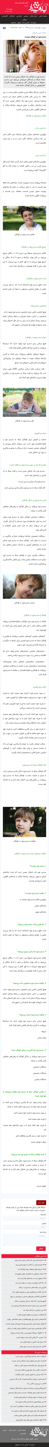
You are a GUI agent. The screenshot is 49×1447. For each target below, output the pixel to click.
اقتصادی (5, 16)
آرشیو (19, 22)
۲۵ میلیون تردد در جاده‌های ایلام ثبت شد (32, 1278)
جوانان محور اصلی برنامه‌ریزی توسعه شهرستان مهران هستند (26, 1324)
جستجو (13, 22)
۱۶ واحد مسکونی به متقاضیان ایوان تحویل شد (30, 1274)
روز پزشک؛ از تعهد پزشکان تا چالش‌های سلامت (30, 1397)
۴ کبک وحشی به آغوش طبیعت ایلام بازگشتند (30, 1374)
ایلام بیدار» (13, 92)
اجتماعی (19, 16)
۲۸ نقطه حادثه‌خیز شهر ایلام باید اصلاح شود (31, 1420)
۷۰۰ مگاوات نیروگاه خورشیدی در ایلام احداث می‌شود (28, 1333)
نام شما (43, 1214)
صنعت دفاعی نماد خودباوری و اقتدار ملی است (30, 1370)
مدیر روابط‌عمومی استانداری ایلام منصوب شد (30, 1402)
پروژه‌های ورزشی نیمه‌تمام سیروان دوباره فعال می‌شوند (28, 1388)
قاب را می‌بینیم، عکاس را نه (36, 1383)
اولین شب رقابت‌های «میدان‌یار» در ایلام (32, 1287)
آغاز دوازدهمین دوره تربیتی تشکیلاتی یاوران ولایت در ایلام (26, 1328)
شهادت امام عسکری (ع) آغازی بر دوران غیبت (30, 1356)
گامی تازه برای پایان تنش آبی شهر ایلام (33, 1346)
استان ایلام (33, 16)
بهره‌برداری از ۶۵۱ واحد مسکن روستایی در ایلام (30, 1301)
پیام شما (43, 1232)
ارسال (41, 1248)
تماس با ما (25, 22)
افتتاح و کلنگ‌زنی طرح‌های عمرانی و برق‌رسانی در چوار (28, 1296)
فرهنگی (12, 16)
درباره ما (33, 22)
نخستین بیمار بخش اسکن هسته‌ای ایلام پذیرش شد (28, 1305)
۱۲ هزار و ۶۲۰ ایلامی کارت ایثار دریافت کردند (31, 1337)
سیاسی (26, 16)
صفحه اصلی (43, 16)
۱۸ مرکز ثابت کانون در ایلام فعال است (33, 1342)
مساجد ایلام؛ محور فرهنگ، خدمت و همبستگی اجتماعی (27, 1393)
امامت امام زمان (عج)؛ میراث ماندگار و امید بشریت (29, 1361)
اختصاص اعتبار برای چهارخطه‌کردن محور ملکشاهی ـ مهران (26, 1319)
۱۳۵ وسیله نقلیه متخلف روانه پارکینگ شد (32, 1269)
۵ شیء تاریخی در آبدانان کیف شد (34, 1310)
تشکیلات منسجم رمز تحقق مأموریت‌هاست (31, 1315)
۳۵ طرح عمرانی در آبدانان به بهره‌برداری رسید (30, 1265)
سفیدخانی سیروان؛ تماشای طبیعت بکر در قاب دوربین (28, 1379)
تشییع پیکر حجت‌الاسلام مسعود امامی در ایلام (30, 1365)
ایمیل (44, 1223)
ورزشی (24, 19)
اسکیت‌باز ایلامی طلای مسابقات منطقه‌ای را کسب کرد (28, 1406)
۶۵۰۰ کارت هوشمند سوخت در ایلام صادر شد (30, 1283)
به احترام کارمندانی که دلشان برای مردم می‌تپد (30, 1260)
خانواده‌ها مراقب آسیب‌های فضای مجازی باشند (30, 1415)
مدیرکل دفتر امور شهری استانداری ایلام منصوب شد (28, 1411)
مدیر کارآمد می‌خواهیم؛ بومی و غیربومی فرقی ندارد (29, 1292)
